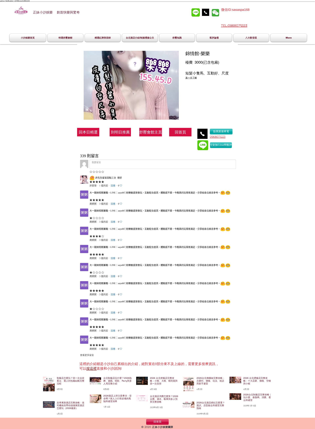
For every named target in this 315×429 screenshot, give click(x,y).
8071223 (220, 137)
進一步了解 (191, 77)
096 (212, 137)
